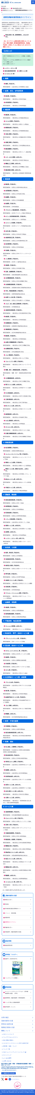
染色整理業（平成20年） (12, 244)
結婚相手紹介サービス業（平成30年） (15, 697)
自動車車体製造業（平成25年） (14, 310)
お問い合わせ (7, 1061)
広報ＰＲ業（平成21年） (12, 824)
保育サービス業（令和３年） (13, 784)
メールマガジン (14, 1079)
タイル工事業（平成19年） (12, 121)
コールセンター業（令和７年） (14, 881)
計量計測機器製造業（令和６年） (14, 433)
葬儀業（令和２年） (10, 713)
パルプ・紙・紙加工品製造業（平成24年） (17, 303)
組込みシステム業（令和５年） (14, 479)
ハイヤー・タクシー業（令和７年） (15, 538)
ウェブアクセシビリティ (10, 1037)
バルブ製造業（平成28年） (12, 355)
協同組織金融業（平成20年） (13, 613)
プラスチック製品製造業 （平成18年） (16, 210)
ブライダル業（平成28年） (12, 682)
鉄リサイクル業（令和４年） (13, 405)
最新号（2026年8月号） (11, 958)
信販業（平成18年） (11, 607)
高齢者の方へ (8, 927)
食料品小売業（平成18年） (12, 565)
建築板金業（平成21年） (12, 127)
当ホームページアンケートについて (14, 1052)
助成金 (7, 904)
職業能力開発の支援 (7, 1027)
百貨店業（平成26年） (11, 586)
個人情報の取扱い (8, 1040)
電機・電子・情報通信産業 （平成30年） (16, 369)
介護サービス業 (23, 71)
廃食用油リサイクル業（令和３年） (15, 852)
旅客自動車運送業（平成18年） (14, 500)
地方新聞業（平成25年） (12, 447)
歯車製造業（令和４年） (12, 414)
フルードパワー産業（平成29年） (14, 361)
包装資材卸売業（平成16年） (13, 559)
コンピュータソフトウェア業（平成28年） (17, 454)
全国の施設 (5, 1017)
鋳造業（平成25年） (11, 316)
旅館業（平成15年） (11, 657)
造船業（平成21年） (11, 265)
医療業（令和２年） (10, 770)
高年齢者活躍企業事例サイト (13, 908)
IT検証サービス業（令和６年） (13, 487)
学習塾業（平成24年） (11, 726)
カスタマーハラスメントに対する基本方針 (16, 1043)
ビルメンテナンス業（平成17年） (14, 818)
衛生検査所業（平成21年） (12, 755)
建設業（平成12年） (11, 114)
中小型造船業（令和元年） (12, 393)
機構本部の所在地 (8, 1073)
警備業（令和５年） (10, 875)
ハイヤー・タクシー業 (11, 68)
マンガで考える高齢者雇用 (12, 1002)
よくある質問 (7, 1058)
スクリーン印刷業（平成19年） (14, 222)
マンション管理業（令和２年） (14, 626)
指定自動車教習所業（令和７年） (14, 732)
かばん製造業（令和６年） (12, 420)
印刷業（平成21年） (11, 250)
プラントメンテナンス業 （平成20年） (16, 638)
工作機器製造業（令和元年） (13, 378)
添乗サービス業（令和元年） (13, 525)
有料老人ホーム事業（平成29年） (14, 761)
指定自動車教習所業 (10, 71)
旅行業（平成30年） (11, 690)
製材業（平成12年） (11, 184)
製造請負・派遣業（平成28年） (14, 839)
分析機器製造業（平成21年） (13, 278)
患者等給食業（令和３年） (12, 776)
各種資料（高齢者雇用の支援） (13, 932)
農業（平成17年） (10, 83)
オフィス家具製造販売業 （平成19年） (16, 216)
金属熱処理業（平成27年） (12, 348)
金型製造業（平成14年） (12, 190)
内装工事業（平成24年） (12, 134)
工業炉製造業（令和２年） (12, 399)
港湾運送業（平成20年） (12, 506)
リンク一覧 (6, 1049)
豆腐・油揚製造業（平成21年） (14, 271)
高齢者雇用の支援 (17, 8)
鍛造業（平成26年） (11, 335)
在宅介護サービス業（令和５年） (14, 791)
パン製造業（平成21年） (12, 258)
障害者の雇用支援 (7, 1024)
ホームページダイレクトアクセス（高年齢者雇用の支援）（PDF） (16, 992)
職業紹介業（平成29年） (12, 845)
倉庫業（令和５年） (10, 532)
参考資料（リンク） (10, 1006)
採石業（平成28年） (11, 96)
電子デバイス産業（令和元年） (14, 384)
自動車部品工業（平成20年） (13, 237)
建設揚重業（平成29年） (12, 148)
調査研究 (7, 917)
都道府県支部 (8, 945)
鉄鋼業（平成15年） (11, 197)
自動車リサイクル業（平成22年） (14, 580)
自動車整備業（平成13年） (12, 811)
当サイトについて (8, 1034)
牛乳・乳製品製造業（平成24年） (14, 290)
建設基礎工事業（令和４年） (13, 170)
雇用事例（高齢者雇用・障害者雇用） (15, 998)
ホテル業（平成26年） (11, 670)
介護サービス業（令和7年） (13, 797)
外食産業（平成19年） (11, 663)
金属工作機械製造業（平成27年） (14, 342)
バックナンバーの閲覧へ (11, 978)
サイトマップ (7, 1055)
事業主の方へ (8, 899)
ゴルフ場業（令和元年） (12, 705)
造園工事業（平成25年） (12, 142)
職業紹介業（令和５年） (12, 867)
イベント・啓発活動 (10, 913)
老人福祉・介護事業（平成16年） (14, 746)
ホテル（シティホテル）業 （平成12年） (16, 650)
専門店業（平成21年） (11, 573)
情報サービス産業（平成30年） (14, 462)
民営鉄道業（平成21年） (12, 512)
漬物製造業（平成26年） (12, 329)
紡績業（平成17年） (11, 203)
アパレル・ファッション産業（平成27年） (17, 593)
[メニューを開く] (33, 2)
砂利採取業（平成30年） (12, 102)
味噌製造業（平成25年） (12, 323)
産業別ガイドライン (8, 10)
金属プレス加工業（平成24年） (14, 297)
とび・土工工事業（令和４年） (14, 157)
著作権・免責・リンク (10, 1046)
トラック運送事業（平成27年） (14, 519)
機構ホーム (6, 8)
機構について (5, 1031)
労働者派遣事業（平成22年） (13, 833)
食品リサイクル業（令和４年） (14, 858)
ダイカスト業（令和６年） (12, 427)
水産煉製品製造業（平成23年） (14, 284)
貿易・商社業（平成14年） (12, 552)
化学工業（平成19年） (11, 231)
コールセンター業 (9, 73)
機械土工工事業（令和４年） (13, 163)
